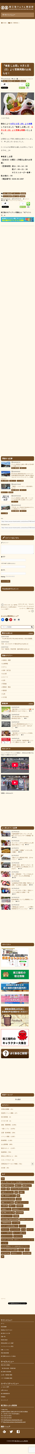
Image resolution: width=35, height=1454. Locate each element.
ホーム (2, 1323)
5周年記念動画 (27, 1253)
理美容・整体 (7, 687)
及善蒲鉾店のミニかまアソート (21, 1209)
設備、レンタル (5, 1349)
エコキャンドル (18, 1236)
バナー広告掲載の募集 (6, 1378)
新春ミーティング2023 (7, 1202)
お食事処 (5, 663)
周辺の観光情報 (5, 1353)
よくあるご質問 (5, 1387)
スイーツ (5, 677)
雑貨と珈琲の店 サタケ (7, 1185)
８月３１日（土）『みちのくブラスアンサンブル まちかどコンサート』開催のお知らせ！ (26, 607)
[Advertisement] (17, 43)
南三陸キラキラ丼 (5, 1333)
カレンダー (30, 1229)
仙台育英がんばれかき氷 (26, 1219)
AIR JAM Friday (6, 1253)
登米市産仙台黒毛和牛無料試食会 (19, 1189)
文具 (4, 680)
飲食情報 (23, 81)
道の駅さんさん (27, 1185)
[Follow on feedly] (4, 1431)
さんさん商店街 (7, 196)
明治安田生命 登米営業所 (8, 1199)
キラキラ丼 (6, 1121)
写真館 (5, 684)
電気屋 (5, 690)
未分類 (4, 1168)
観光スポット (4, 492)
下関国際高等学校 (6, 1222)
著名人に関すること (9, 1156)
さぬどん (21, 1250)
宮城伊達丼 (20, 1205)
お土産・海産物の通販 (6, 1375)
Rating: (3, 576)
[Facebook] (18, 1431)
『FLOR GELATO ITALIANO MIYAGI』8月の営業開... (17, 638)
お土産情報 (6, 1144)
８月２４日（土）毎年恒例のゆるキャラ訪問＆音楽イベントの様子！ (9, 607)
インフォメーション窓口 (7, 1346)
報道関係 (11, 492)
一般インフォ (16, 81)
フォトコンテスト (15, 1229)
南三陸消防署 (19, 1212)
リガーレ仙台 (16, 1222)
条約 (18, 1195)
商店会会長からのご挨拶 (7, 1343)
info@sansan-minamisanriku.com (13, 1420)
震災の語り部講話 (5, 1365)
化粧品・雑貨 (7, 660)
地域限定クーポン (6, 1209)
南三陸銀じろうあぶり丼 (8, 1212)
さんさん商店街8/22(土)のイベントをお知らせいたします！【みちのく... (22, 726)
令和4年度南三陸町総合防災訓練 (10, 1219)
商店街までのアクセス (6, 1330)
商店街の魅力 (4, 1340)
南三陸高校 (5, 1117)
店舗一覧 (3, 1336)
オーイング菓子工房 (7, 1233)
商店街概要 (4, 1326)
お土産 (5, 673)
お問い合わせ (4, 1390)
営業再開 (22, 196)
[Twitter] (11, 1431)
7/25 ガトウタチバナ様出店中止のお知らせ (14, 644)
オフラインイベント (7, 1236)
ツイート (3, 1298)
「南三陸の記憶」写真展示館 (8, 1368)
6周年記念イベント (16, 1253)
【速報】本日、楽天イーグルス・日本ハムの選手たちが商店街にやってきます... (22, 867)
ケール (23, 1229)
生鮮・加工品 (7, 670)
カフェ (5, 667)
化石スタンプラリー (7, 1216)
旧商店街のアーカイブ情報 (11, 1164)
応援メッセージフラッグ (21, 1202)
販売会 (3, 1189)
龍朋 (3, 1178)
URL (4, 570)
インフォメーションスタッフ (25, 79)
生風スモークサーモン (7, 1192)
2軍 (2, 1256)
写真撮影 (16, 1216)
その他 (5, 697)
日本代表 (18, 1199)
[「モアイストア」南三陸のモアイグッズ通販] (17, 221)
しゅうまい (4, 1243)
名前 (3, 556)
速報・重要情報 (7, 81)
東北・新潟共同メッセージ (8, 1195)
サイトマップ (4, 1400)
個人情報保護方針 (5, 1393)
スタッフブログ (7, 1160)
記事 (8, 1189)
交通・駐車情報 (8, 1132)
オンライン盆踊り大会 (19, 1233)
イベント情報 (20, 480)
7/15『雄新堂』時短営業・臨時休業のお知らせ (15, 649)
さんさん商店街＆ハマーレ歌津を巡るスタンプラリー (15, 1246)
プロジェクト (5, 1229)
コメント (27, 199)
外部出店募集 (7, 1109)
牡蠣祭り (21, 1192)
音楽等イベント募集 (9, 1113)
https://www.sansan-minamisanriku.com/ (14, 1422)
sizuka (27, 1250)
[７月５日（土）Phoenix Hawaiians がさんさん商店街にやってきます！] (5, 509)
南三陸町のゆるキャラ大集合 (8, 1356)
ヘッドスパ (22, 1226)
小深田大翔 (4, 1205)
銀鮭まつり (18, 1185)
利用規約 (3, 1396)
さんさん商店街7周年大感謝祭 (9, 1250)
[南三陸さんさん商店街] (18, 9)
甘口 (16, 1192)
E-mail (4, 563)
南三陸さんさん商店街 (21, 1441)
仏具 (4, 694)
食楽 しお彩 (16, 196)
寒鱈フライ (12, 1205)
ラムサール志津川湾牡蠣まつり (10, 1226)
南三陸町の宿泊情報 (6, 1371)
